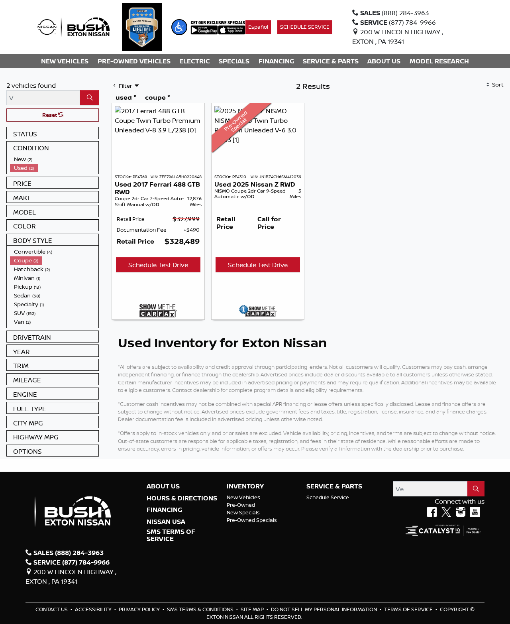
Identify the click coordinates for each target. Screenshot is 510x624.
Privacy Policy (140, 609)
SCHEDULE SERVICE (305, 26)
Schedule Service (327, 497)
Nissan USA (166, 522)
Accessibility (94, 609)
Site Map (253, 609)
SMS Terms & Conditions (201, 609)
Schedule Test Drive (158, 264)
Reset (50, 114)
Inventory (245, 486)
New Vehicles (243, 497)
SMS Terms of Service (171, 535)
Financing (164, 510)
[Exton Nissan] (74, 26)
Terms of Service (409, 609)
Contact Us (52, 609)
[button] (179, 27)
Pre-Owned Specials (252, 520)
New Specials (243, 512)
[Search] (89, 97)
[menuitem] (54, 159)
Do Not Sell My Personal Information (324, 609)
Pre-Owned (241, 504)
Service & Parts (334, 486)
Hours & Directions (182, 498)
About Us (163, 486)
